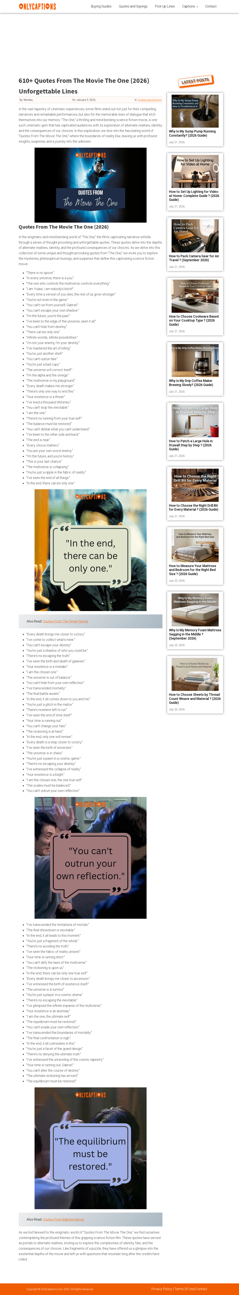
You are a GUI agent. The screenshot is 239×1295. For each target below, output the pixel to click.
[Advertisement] (119, 41)
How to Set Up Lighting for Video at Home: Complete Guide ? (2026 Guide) (194, 196)
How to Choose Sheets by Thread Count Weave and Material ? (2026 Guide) (195, 699)
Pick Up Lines (165, 6)
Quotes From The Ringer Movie (65, 621)
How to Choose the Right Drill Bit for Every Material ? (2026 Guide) (193, 507)
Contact (211, 6)
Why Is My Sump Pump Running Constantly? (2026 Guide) (192, 133)
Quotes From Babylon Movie (63, 1219)
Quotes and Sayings (133, 6)
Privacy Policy (161, 1289)
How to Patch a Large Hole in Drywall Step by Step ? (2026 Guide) (191, 445)
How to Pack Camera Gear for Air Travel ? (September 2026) (194, 258)
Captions (188, 6)
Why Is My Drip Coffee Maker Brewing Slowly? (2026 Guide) (191, 383)
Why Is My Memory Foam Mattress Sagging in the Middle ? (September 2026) (195, 634)
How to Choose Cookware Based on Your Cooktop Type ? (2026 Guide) (194, 320)
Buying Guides (101, 6)
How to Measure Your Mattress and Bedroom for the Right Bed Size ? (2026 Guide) (192, 570)
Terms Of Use (184, 1289)
